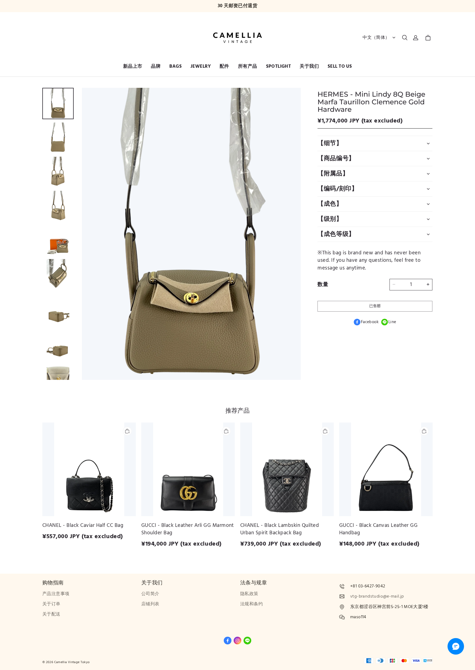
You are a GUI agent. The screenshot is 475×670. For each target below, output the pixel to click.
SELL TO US (340, 66)
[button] (404, 37)
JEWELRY (200, 66)
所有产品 (247, 66)
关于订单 (51, 604)
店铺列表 (150, 604)
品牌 (156, 66)
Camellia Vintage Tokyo (72, 662)
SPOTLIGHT (278, 66)
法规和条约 (251, 604)
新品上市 (132, 66)
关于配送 (51, 614)
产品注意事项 (55, 594)
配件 (224, 66)
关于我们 (309, 66)
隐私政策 (249, 594)
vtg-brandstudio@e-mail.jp (377, 596)
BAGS (175, 66)
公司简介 (150, 594)
